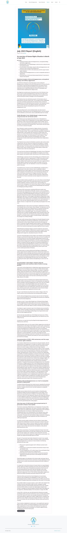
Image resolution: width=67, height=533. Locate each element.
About (52, 2)
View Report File (21, 510)
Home (26, 2)
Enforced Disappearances (33, 2)
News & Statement (42, 2)
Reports (48, 2)
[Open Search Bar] (59, 2)
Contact (56, 2)
